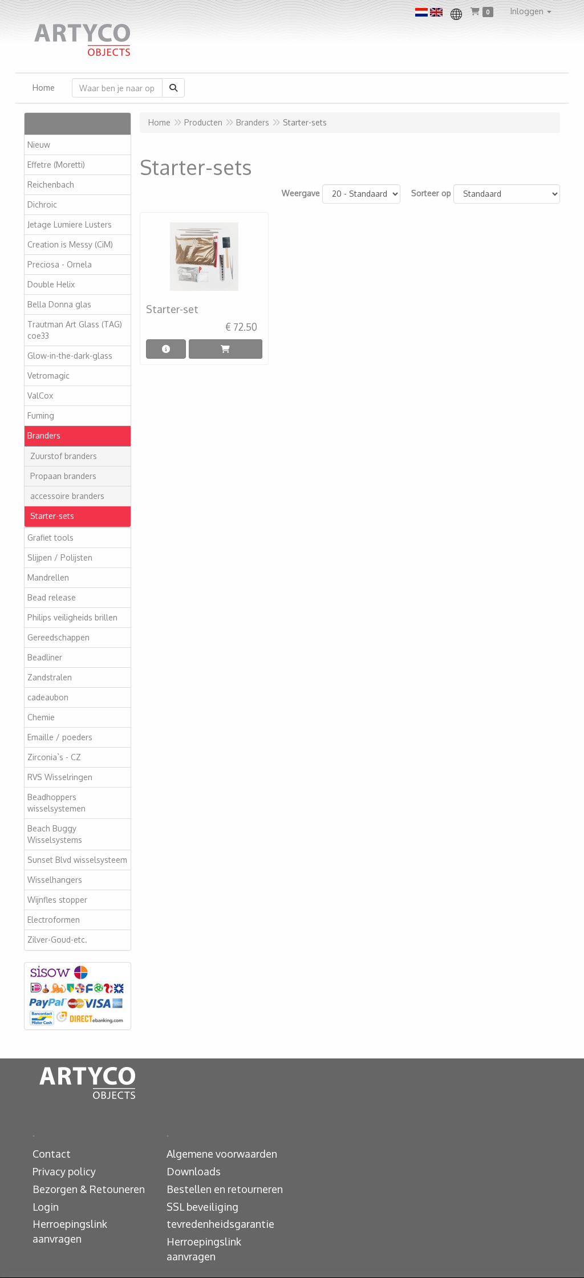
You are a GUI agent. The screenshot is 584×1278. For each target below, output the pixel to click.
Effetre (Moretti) (56, 164)
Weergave (301, 193)
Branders (43, 435)
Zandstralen (49, 677)
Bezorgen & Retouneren (89, 1189)
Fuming (40, 415)
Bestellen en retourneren (225, 1189)
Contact (52, 1153)
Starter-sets (52, 516)
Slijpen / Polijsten (59, 557)
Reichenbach (50, 184)
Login (46, 1206)
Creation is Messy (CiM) (70, 244)
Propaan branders (63, 476)
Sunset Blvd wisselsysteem (77, 860)
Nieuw (38, 144)
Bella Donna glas (59, 304)
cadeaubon (47, 697)
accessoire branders (67, 496)
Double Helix (51, 284)
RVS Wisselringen (59, 777)
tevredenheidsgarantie (220, 1224)
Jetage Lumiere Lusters (69, 224)
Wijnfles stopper (57, 899)
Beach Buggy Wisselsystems (54, 834)
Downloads (194, 1171)
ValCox (40, 395)
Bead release (51, 597)
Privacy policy (64, 1171)
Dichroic (42, 204)
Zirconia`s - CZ (54, 757)
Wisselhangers (54, 880)
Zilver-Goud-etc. (57, 939)
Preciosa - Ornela (59, 264)
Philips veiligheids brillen (72, 617)
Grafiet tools (50, 537)
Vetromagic (48, 375)
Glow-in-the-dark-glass (69, 355)
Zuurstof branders (63, 456)
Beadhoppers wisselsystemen (56, 802)
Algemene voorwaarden (222, 1153)
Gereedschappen (58, 637)
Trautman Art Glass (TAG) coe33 (74, 329)
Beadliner (44, 657)
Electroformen (53, 919)
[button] (531, 11)
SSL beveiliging (202, 1206)
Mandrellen (48, 577)
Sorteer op (431, 193)
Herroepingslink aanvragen (70, 1231)
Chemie (41, 717)
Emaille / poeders (59, 737)
